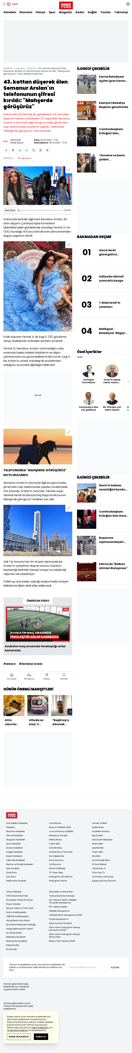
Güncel (31, 68)
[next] (70, 712)
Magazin (65, 12)
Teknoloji (121, 12)
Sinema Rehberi (57, 868)
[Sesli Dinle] (19, 210)
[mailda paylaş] (33, 150)
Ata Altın (96, 856)
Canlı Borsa (55, 823)
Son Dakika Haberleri (17, 823)
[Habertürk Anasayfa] (66, 4)
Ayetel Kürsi (98, 827)
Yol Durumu (55, 864)
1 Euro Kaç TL (98, 872)
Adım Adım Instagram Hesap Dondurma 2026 (64, 929)
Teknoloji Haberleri (15, 860)
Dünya (40, 12)
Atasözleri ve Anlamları (61, 891)
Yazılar (105, 12)
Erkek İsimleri (12, 945)
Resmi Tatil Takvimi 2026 (62, 941)
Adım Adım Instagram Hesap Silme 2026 (64, 935)
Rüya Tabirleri (13, 904)
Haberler (7, 68)
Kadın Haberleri (14, 856)
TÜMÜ (80, 357)
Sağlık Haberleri (14, 851)
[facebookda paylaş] (6, 150)
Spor (52, 12)
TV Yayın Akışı (56, 872)
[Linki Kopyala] (47, 150)
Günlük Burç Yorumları (60, 851)
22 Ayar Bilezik (99, 864)
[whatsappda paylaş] (27, 150)
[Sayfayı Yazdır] (40, 150)
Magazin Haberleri (15, 839)
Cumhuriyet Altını (101, 860)
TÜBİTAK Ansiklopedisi (17, 916)
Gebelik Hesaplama (59, 910)
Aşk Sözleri (97, 835)
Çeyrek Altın (98, 847)
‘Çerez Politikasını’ (40, 1027)
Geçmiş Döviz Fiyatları (60, 923)
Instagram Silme (58, 880)
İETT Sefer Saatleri (58, 906)
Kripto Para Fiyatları (16, 880)
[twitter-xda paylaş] (13, 150)
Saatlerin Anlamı (100, 831)
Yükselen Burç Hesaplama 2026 (65, 915)
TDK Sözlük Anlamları (17, 895)
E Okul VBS (54, 843)
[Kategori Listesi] (128, 4)
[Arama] (4, 4)
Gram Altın (97, 843)
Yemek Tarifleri (99, 823)
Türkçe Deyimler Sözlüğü (61, 895)
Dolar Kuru (11, 872)
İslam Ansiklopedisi (16, 912)
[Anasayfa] (11, 815)
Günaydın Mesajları (102, 839)
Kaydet (115, 967)
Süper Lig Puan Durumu (104, 880)
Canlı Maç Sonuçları (102, 876)
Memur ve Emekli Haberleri (19, 864)
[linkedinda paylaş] (20, 150)
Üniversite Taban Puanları (19, 899)
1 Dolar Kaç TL (99, 868)
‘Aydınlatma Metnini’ (17, 1030)
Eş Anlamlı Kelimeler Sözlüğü (21, 924)
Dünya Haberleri (14, 847)
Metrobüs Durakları (16, 936)
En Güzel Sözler (14, 932)
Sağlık (92, 12)
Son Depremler (56, 856)
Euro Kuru (11, 876)
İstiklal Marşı (55, 839)
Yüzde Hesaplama (58, 919)
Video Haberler (13, 891)
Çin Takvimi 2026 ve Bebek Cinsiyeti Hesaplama (62, 901)
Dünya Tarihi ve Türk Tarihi (20, 908)
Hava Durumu (56, 860)
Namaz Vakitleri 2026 (60, 827)
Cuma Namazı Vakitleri (61, 831)
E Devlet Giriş (55, 847)
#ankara (9, 663)
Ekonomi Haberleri (15, 831)
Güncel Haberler (14, 835)
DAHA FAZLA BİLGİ (19, 1036)
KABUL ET (41, 1036)
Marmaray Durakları (16, 941)
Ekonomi (26, 12)
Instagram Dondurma (60, 876)
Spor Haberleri (13, 843)
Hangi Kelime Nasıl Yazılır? (19, 928)
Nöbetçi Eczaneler (58, 835)
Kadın (79, 12)
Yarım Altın (97, 851)
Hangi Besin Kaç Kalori (18, 920)
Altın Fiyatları (12, 868)
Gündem (9, 12)
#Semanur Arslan (30, 663)
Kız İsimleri (11, 949)
